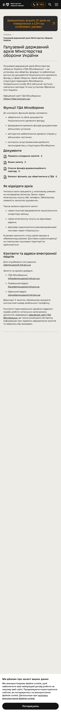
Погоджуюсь (30, 706)
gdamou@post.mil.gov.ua (17, 265)
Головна (7, 35)
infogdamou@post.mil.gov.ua (24, 278)
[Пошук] (50, 4)
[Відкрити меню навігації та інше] (56, 4)
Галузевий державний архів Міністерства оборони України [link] (27, 39)
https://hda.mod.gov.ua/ (16, 99)
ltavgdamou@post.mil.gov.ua (23, 287)
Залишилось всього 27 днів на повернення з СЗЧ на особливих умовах (28, 23)
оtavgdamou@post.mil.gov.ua (24, 295)
